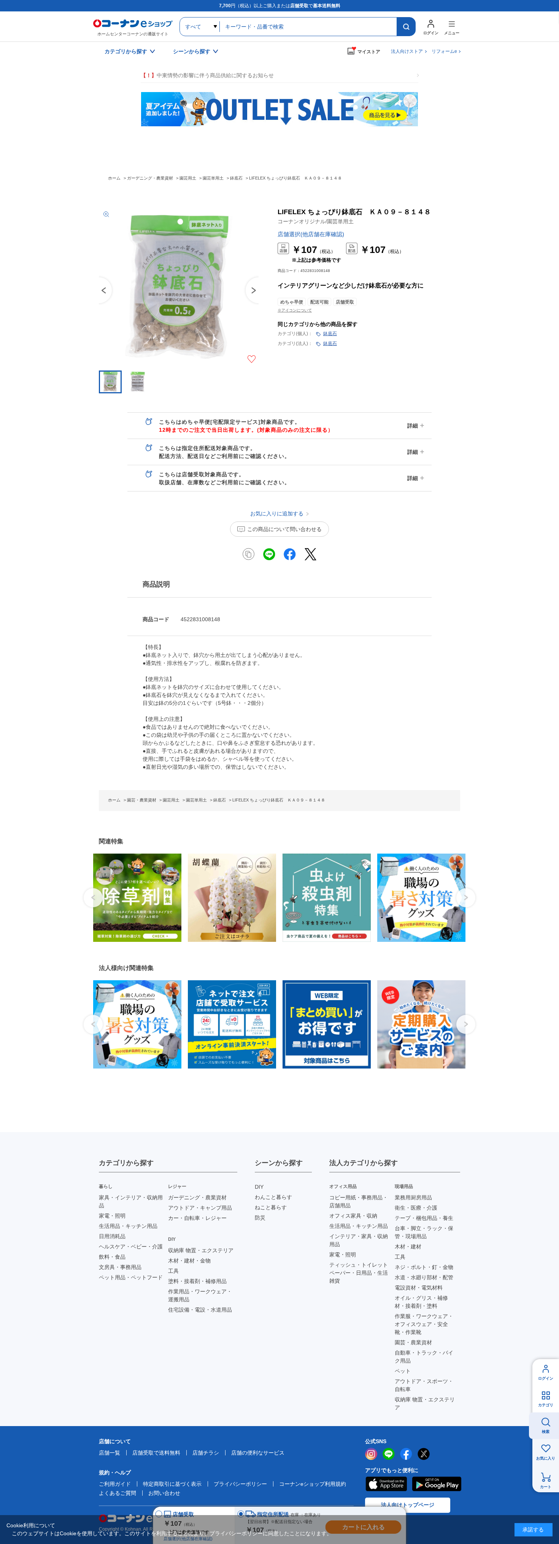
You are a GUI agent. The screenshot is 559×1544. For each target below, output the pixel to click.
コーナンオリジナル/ (316, 221)
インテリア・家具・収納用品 (358, 1240)
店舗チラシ (205, 1452)
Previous (99, 290)
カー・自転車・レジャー (197, 1218)
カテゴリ (545, 1405)
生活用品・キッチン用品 (128, 1226)
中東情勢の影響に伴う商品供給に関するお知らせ (207, 75)
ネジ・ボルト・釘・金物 (424, 1267)
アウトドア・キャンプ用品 (200, 1208)
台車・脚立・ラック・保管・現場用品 (424, 1232)
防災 (260, 1218)
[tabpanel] (134, 898)
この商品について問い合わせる (284, 529)
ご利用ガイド (115, 1484)
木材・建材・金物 (189, 1261)
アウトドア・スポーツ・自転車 (424, 1385)
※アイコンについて (295, 310)
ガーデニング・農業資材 (197, 1197)
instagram (371, 1454)
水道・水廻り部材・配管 (424, 1277)
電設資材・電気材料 (419, 1288)
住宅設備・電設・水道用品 (200, 1310)
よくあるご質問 (117, 1493)
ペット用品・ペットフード (131, 1277)
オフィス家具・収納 (353, 1216)
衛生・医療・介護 (416, 1208)
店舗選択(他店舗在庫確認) (311, 234)
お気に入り (545, 1458)
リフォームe (444, 51)
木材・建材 (408, 1246)
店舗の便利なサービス (257, 1452)
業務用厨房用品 (413, 1197)
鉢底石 (330, 333)
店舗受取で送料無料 (156, 1452)
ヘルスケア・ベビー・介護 (131, 1246)
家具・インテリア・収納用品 (131, 1201)
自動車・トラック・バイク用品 (424, 1357)
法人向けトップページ (407, 1505)
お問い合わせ (164, 1493)
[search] (406, 26)
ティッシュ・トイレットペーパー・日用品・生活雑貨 (358, 1273)
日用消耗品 (112, 1236)
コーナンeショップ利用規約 (312, 1484)
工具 (173, 1271)
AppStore (386, 1484)
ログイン (545, 1378)
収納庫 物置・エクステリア (200, 1250)
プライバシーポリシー (240, 1484)
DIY (259, 1187)
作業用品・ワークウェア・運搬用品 (200, 1295)
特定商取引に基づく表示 (172, 1484)
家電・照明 (112, 1216)
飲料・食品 (112, 1257)
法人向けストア (407, 51)
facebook (406, 1454)
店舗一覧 (109, 1452)
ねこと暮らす (271, 1207)
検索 (545, 1432)
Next (465, 897)
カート (545, 1487)
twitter (424, 1454)
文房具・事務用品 (120, 1267)
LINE (389, 1454)
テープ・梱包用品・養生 (424, 1218)
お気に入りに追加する (252, 359)
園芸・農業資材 (413, 1342)
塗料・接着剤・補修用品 (197, 1281)
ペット (403, 1371)
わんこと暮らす (273, 1197)
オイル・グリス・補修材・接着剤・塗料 (421, 1302)
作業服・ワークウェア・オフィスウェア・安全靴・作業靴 (424, 1324)
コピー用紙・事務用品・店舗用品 (358, 1201)
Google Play (436, 1484)
